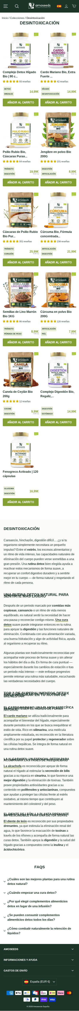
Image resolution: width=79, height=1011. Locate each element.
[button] (11, 81)
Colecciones (17, 17)
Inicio (5, 17)
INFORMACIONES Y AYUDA (20, 959)
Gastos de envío (15, 970)
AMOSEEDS (11, 949)
